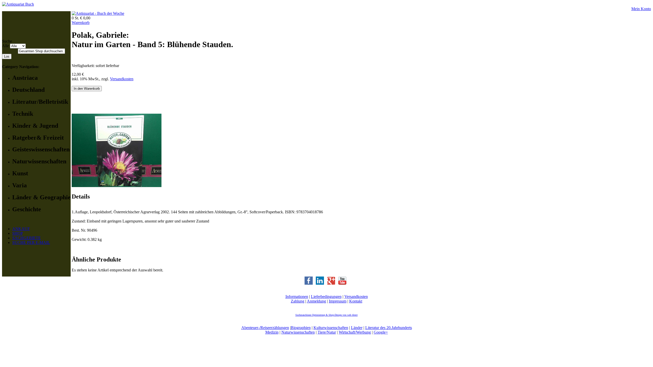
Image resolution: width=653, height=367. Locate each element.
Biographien (301, 327)
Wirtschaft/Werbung (355, 332)
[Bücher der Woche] (98, 13)
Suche (7, 41)
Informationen (296, 296)
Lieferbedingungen (326, 296)
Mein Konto (641, 9)
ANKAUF (21, 229)
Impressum (337, 301)
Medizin (272, 332)
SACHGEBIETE (26, 238)
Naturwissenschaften (298, 332)
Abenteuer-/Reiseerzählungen (265, 327)
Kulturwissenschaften (330, 327)
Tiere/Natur (327, 332)
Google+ (381, 332)
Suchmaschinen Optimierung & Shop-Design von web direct (326, 314)
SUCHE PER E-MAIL (31, 242)
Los (6, 56)
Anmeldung (316, 301)
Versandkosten (121, 79)
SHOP (17, 233)
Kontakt (355, 301)
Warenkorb (81, 22)
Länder (356, 327)
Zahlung (297, 301)
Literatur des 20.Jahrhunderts (388, 327)
